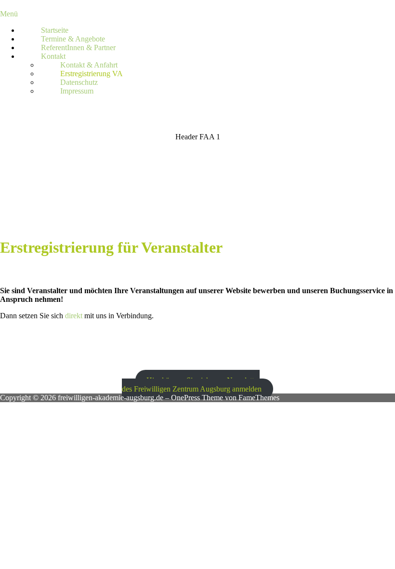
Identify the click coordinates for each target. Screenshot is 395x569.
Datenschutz (79, 82)
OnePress (185, 397)
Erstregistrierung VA (91, 73)
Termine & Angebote (73, 39)
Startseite (54, 30)
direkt (73, 316)
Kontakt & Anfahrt (89, 65)
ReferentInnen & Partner (78, 47)
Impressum (76, 91)
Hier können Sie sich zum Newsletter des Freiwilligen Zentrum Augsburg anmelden (192, 384)
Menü (9, 14)
